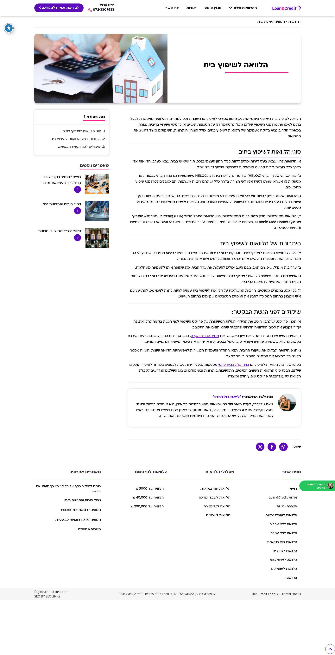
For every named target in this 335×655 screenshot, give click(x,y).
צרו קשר (172, 8)
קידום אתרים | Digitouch (50, 592)
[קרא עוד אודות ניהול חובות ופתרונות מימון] (77, 213)
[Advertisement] (218, 627)
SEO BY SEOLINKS (47, 596)
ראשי (293, 488)
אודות (191, 8)
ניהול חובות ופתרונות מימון (61, 204)
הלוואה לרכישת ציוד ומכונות (59, 231)
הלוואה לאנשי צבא (283, 560)
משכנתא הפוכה (89, 529)
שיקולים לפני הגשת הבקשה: (79, 146)
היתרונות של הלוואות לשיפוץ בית (75, 139)
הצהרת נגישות (287, 506)
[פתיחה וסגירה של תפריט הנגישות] (8, 28)
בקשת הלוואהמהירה (316, 486)
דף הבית (294, 21)
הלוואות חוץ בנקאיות (282, 542)
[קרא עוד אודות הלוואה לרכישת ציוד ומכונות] (77, 240)
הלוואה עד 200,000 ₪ (147, 506)
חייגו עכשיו (106, 5)
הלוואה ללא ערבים (283, 524)
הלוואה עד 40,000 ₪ (148, 497)
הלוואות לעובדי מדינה (281, 515)
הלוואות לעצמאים (284, 568)
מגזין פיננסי (213, 8)
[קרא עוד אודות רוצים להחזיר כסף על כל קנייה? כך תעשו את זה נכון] (77, 192)
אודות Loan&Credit (283, 497)
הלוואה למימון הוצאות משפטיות (78, 519)
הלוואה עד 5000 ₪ (150, 488)
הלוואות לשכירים (285, 551)
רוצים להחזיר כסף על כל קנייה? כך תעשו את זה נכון (68, 488)
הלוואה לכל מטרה (283, 533)
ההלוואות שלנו (245, 8)
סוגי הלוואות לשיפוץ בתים (81, 131)
